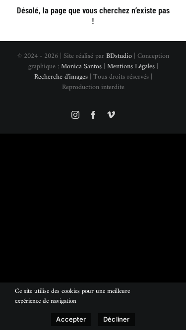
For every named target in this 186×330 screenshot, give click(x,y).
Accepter (71, 319)
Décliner (116, 319)
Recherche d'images (61, 77)
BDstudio (119, 56)
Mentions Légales (131, 66)
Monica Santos (81, 66)
